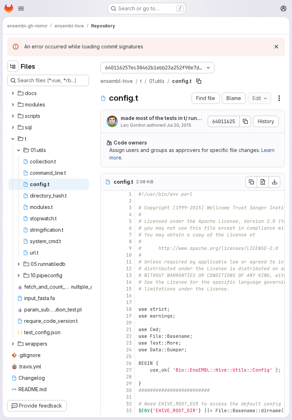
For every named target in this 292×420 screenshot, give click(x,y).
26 (129, 363)
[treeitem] (49, 93)
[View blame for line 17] (107, 302)
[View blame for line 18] (107, 309)
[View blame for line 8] (107, 241)
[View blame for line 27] (107, 370)
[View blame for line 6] (107, 228)
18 (129, 309)
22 (129, 336)
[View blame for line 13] (107, 275)
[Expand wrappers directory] (13, 344)
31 (129, 397)
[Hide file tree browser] (13, 66)
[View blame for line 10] (107, 255)
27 (129, 370)
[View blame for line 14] (107, 282)
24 (129, 350)
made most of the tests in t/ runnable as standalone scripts (162, 118)
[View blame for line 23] (107, 343)
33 (129, 411)
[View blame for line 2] (107, 201)
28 (129, 377)
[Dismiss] (276, 46)
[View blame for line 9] (107, 248)
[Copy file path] (198, 81)
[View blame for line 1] (107, 194)
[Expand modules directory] (13, 104)
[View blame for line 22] (107, 336)
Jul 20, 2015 (179, 125)
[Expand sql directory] (13, 127)
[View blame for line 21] (107, 329)
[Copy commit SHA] (245, 121)
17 (129, 302)
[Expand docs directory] (13, 93)
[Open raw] (262, 182)
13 (129, 275)
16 (129, 296)
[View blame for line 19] (107, 316)
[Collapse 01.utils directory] (18, 150)
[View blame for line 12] (107, 268)
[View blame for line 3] (107, 207)
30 (129, 390)
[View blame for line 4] (107, 214)
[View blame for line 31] (107, 397)
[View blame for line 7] (107, 234)
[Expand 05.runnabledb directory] (18, 264)
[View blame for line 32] (107, 403)
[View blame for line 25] (107, 356)
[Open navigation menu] (21, 8)
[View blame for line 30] (107, 390)
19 (129, 316)
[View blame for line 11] (107, 261)
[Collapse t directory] (13, 139)
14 (129, 282)
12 (129, 269)
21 (129, 329)
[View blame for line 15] (107, 288)
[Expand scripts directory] (13, 116)
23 (129, 343)
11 (129, 262)
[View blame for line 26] (107, 363)
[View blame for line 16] (107, 295)
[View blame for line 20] (107, 322)
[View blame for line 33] (107, 410)
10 (129, 255)
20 (129, 323)
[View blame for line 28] (107, 376)
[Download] (274, 182)
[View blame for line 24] (107, 349)
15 (129, 289)
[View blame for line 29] (107, 383)
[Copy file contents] (251, 182)
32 (129, 404)
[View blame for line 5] (107, 221)
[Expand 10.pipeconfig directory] (18, 275)
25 (129, 356)
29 (129, 383)
